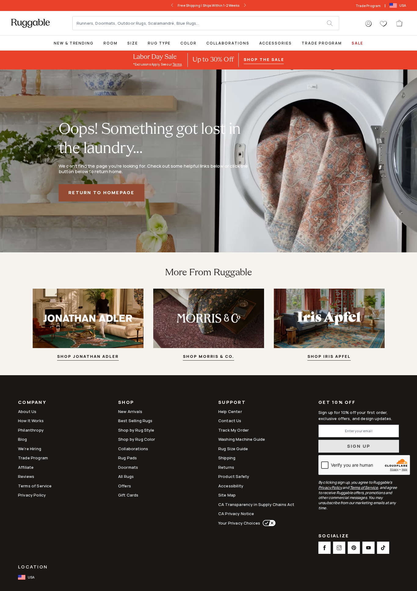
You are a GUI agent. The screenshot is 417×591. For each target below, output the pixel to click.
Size (132, 43)
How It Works (31, 420)
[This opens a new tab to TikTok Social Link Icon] (383, 548)
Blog (22, 439)
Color (188, 43)
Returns (226, 467)
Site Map (227, 495)
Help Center (230, 411)
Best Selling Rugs (135, 420)
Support (232, 402)
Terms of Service (35, 486)
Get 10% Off (336, 402)
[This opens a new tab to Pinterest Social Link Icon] (354, 548)
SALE (357, 43)
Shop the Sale (264, 59)
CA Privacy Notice (236, 513)
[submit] (333, 23)
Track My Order (233, 430)
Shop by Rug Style (136, 430)
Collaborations (227, 43)
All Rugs (126, 476)
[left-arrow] (172, 5)
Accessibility (230, 486)
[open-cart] (399, 23)
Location (33, 567)
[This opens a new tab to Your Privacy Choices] (268, 523)
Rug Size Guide (233, 448)
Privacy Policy (32, 495)
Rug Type (159, 43)
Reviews (26, 476)
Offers (124, 486)
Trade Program (368, 5)
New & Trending (74, 43)
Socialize (333, 536)
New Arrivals (130, 411)
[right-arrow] (245, 5)
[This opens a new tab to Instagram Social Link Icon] (339, 548)
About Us (27, 411)
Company (32, 402)
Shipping (226, 458)
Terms (177, 64)
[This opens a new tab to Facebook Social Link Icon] (324, 548)
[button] (368, 23)
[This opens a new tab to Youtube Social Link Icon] (368, 548)
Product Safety (233, 476)
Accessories (275, 43)
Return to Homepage (101, 192)
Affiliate (26, 467)
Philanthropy (31, 430)
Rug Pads (127, 458)
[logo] (30, 23)
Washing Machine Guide (241, 439)
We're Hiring (29, 448)
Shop (126, 402)
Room (110, 43)
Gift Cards (128, 495)
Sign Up (359, 446)
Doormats (128, 467)
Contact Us (229, 420)
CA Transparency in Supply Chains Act (256, 504)
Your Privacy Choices (239, 523)
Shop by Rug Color (136, 439)
